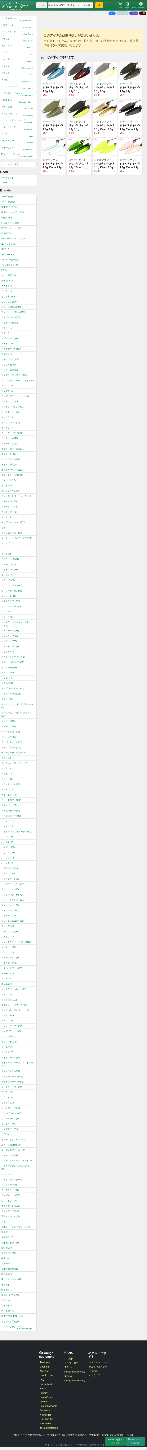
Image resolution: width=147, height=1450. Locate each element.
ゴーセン (6, 575)
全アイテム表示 (11, 164)
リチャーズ (8, 1103)
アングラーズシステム (14, 375)
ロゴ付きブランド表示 (16, 1327)
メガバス (7, 1020)
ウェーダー (18, 141)
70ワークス (8, 202)
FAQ (42, 1379)
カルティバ (9, 501)
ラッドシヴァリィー (12, 1081)
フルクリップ (9, 931)
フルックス (8, 936)
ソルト (134, 13)
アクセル (6, 328)
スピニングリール (18, 155)
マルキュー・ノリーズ (14, 1005)
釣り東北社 (8, 1311)
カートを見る (116, 1441)
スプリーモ (9, 667)
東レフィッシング (11, 1279)
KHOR (6, 233)
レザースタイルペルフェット (17, 1160)
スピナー (18, 60)
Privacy (43, 1393)
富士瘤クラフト (10, 1242)
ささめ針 (6, 286)
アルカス (6, 354)
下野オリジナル (10, 1216)
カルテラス (9, 506)
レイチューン (9, 1155)
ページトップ (136, 1441)
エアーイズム (9, 443)
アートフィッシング (13, 407)
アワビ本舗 (8, 365)
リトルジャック (10, 1108)
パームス (8, 873)
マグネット (9, 1000)
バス (112, 13)
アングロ (7, 391)
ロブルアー (9, 1185)
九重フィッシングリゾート (15, 1227)
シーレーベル (10, 630)
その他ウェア (18, 148)
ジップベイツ (9, 636)
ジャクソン (9, 641)
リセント (7, 1097)
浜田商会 (6, 1290)
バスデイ (8, 847)
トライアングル (10, 784)
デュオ (7, 779)
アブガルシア (9, 338)
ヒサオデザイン (10, 879)
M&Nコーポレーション (13, 238)
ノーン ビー (8, 821)
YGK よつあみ (10, 265)
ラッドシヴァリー (11, 1087)
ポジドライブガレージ (13, 989)
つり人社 (6, 291)
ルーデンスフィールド (13, 1150)
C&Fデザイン (9, 207)
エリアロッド (18, 33)
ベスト (18, 135)
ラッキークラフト (12, 1076)
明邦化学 (6, 1274)
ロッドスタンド (18, 87)
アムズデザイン (11, 349)
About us (44, 1371)
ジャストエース (10, 646)
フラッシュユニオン (12, 921)
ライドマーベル (10, 1057)
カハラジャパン (10, 491)
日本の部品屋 (9, 1269)
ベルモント (8, 973)
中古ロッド (8, 178)
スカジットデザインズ (13, 657)
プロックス (8, 952)
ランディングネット (18, 94)
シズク (5, 611)
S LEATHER (8, 254)
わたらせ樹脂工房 (11, 307)
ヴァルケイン (10, 1206)
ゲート (6, 554)
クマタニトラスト (11, 533)
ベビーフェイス (10, 957)
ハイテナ (7, 826)
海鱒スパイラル (10, 1295)
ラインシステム (10, 1071)
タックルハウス (11, 694)
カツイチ (6, 485)
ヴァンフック (10, 1211)
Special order (47, 1384)
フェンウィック (10, 905)
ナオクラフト (9, 794)
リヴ (5, 1134)
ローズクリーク (10, 1190)
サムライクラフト (11, 585)
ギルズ (6, 527)
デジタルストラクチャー (14, 763)
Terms (43, 1388)
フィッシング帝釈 (11, 894)
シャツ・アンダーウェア (18, 121)
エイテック (8, 454)
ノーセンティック (11, 816)
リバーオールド (10, 1118)
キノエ (6, 517)
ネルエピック (9, 805)
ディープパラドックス (14, 752)
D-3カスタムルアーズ (12, 212)
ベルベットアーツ (11, 968)
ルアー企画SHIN (11, 1145)
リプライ (8, 1124)
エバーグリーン (10, 459)
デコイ (6, 758)
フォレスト (9, 910)
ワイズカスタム (10, 1195)
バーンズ (7, 863)
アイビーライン (11, 317)
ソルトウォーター (98, 1366)
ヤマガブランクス (11, 1031)
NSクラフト (8, 244)
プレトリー (8, 947)
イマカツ (6, 427)
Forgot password (48, 1406)
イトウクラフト (10, 422)
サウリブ (8, 580)
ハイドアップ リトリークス (16, 831)
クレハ (6, 548)
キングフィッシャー (13, 522)
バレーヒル (8, 858)
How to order (46, 1375)
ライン (18, 67)
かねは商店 (8, 275)
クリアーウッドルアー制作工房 (17, 538)
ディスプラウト (11, 747)
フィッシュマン (10, 889)
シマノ (7, 617)
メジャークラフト (11, 1026)
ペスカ (6, 978)
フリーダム (8, 926)
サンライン (8, 596)
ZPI (4, 270)
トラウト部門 (71, 1363)
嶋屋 (5, 1258)
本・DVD (18, 108)
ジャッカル (8, 652)
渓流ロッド (18, 26)
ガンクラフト (9, 512)
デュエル (6, 774)
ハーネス (7, 842)
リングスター (9, 1129)
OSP (5, 249)
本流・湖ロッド (18, 19)
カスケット (8, 480)
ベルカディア (9, 963)
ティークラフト (10, 732)
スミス (7, 672)
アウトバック (9, 323)
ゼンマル (6, 678)
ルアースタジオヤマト (13, 1139)
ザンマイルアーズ (11, 606)
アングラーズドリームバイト (17, 380)
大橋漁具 (7, 1237)
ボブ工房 (6, 984)
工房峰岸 (6, 1263)
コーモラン (8, 564)
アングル (7, 385)
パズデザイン (9, 868)
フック (18, 74)
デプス (6, 768)
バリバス (8, 852)
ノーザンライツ (10, 810)
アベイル (7, 343)
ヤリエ (7, 1047)
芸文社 (5, 1300)
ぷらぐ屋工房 (9, 301)
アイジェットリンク (13, 312)
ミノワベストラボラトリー (15, 1010)
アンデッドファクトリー (15, 396)
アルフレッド (10, 359)
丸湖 (6, 1221)
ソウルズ (7, 683)
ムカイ (7, 1015)
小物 (18, 80)
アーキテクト (9, 401)
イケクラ (7, 417)
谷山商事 (6, 1305)
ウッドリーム (9, 438)
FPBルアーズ (10, 223)
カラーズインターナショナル (16, 496)
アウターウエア (18, 114)
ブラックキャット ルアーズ (16, 942)
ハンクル (7, 837)
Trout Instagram (50, 1428)
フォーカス (8, 915)
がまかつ (7, 280)
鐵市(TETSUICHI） (12, 1316)
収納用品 (18, 101)
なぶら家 (8, 296)
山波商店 (6, 1248)
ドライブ (7, 789)
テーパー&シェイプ (11, 742)
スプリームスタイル (12, 662)
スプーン (18, 47)
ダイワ (7, 699)
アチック (6, 333)
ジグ (18, 53)
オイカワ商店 (9, 464)
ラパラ (7, 1092)
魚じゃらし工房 (10, 1321)
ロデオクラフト (11, 1179)
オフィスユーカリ (12, 475)
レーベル (6, 1174)
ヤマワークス (9, 1042)
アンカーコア (9, 370)
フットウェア (18, 128)
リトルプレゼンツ (11, 1113)
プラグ (18, 40)
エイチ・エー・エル (12, 449)
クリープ (7, 543)
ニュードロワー (11, 800)
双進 (4, 1232)
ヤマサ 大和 (8, 1036)
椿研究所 (6, 1284)
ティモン (8, 726)
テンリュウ (8, 737)
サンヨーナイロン (11, 591)
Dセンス (6, 217)
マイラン (6, 994)
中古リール (8, 183)
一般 (143, 13)
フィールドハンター (12, 900)
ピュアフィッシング (12, 884)
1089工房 (7, 196)
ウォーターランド (12, 433)
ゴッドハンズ (9, 569)
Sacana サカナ (9, 259)
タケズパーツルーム (12, 688)
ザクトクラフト (10, 601)
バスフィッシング (98, 1362)
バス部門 (69, 1358)
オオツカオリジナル (12, 470)
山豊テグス (8, 1253)
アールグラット (10, 412)
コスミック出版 (10, 559)
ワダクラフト (9, 1200)
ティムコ (8, 721)
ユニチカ (7, 1052)
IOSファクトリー (11, 228)
